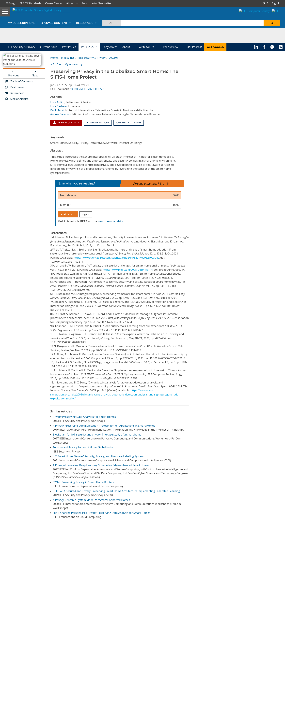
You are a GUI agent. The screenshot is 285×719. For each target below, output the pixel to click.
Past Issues (69, 47)
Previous (13, 75)
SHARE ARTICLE (99, 122)
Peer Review (171, 47)
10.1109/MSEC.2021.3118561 (87, 89)
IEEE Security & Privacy (21, 47)
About (126, 47)
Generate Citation (128, 122)
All (111, 22)
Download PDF (68, 122)
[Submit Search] (272, 23)
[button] (265, 3)
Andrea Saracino (60, 114)
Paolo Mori (57, 110)
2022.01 (113, 57)
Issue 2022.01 (89, 47)
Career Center (53, 3)
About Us (72, 3)
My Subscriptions (21, 23)
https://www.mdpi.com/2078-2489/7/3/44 (128, 269)
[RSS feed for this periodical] (280, 47)
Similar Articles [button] (19, 99)
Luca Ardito (57, 102)
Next (35, 75)
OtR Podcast (194, 47)
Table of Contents (21, 81)
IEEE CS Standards (30, 3)
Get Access (215, 46)
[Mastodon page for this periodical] (272, 47)
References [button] (17, 93)
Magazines (68, 57)
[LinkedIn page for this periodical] (256, 47)
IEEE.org (9, 3)
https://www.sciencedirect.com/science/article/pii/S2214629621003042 (116, 257)
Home (54, 57)
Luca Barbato (58, 106)
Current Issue (48, 47)
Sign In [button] (276, 3)
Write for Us (147, 47)
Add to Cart (68, 214)
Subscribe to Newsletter (97, 3)
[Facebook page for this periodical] (264, 47)
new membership (110, 221)
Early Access (110, 47)
